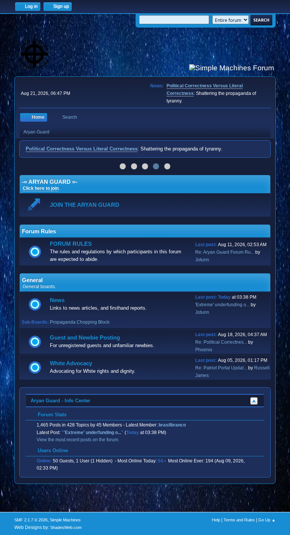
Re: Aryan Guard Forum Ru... (224, 252)
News (57, 300)
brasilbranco (172, 425)
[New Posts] (34, 252)
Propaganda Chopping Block (80, 322)
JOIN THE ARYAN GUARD (84, 205)
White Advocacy (71, 363)
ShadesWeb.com (66, 527)
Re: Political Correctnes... (221, 342)
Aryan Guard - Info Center (60, 400)
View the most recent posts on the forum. (78, 439)
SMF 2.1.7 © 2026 (31, 520)
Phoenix (203, 349)
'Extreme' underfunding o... (222, 304)
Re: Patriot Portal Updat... (221, 368)
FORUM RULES (71, 244)
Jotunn (202, 259)
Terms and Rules (239, 520)
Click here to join (41, 188)
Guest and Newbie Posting (85, 338)
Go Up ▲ (267, 520)
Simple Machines (65, 520)
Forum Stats (51, 414)
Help (216, 520)
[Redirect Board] (34, 205)
